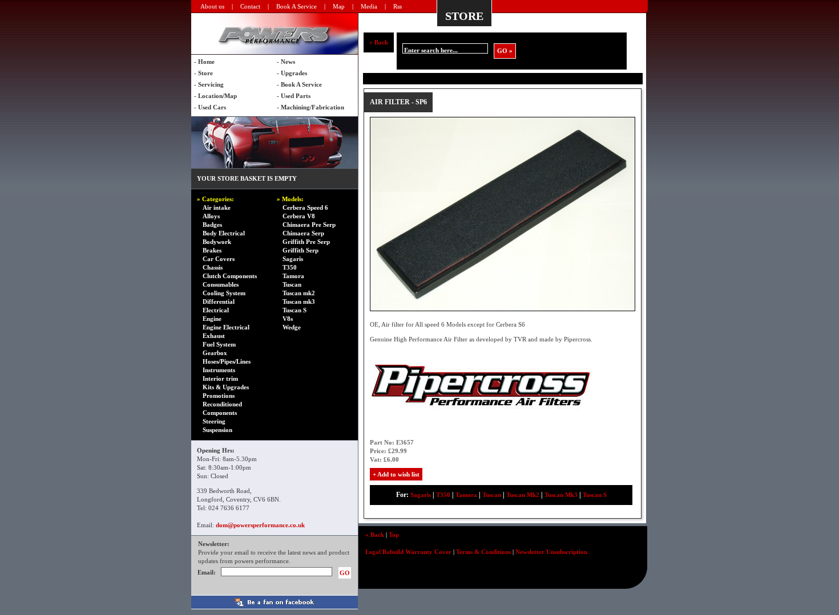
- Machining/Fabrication (310, 107)
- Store (203, 73)
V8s (288, 318)
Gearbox (215, 352)
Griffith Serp (300, 250)
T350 (290, 267)
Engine (212, 318)
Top (394, 534)
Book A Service (296, 6)
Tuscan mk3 (299, 301)
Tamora (293, 275)
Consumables (221, 284)
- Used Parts (293, 95)
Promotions (219, 395)
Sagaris (293, 258)
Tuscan (292, 284)
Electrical (216, 310)
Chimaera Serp (303, 233)
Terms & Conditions (483, 551)
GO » (505, 50)
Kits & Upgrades (226, 387)
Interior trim (220, 378)
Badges (212, 224)
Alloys (211, 216)
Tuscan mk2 (299, 293)
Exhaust (214, 335)
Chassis (213, 267)
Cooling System (224, 293)
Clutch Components (230, 275)
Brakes (212, 250)
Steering (214, 421)
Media (369, 6)
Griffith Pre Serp (306, 241)
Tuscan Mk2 (522, 494)
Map (339, 6)
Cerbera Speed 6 (305, 207)
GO (345, 572)
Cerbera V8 (299, 216)
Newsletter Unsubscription (551, 551)
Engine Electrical (226, 327)
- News (286, 61)
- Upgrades (292, 73)
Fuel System (219, 344)
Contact (250, 6)
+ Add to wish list (396, 474)
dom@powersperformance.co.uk (260, 525)
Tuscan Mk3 (561, 494)
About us (212, 6)
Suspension (217, 429)
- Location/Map (215, 95)
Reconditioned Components (222, 408)
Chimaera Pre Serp (309, 224)
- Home (204, 61)
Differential (219, 301)
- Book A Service (299, 84)
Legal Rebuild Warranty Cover (408, 551)
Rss (397, 6)
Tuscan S (294, 310)
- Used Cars (210, 107)
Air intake (217, 207)
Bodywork (217, 241)
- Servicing (209, 84)
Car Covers (219, 258)
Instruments (219, 369)
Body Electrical (224, 233)
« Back (378, 42)
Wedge (292, 327)
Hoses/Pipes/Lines (227, 361)
